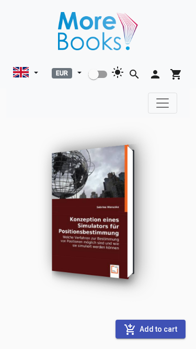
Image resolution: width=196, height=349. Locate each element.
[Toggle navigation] (162, 103)
